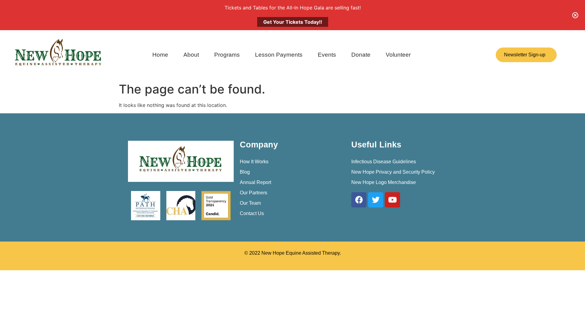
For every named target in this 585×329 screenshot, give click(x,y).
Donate (360, 54)
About (191, 54)
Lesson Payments (279, 54)
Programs (227, 54)
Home (160, 54)
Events (327, 54)
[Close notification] (575, 15)
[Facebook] (359, 199)
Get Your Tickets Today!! (292, 22)
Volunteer (398, 54)
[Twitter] (375, 199)
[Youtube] (392, 199)
